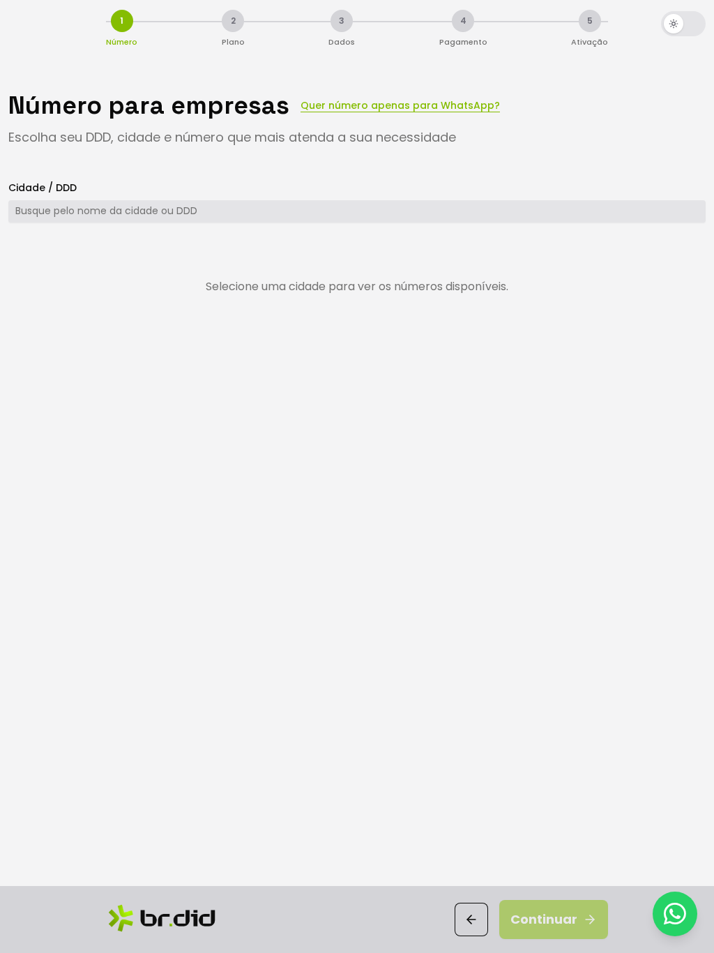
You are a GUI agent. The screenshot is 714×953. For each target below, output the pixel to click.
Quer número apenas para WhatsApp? (400, 105)
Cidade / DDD (42, 188)
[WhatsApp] (675, 914)
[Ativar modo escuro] (683, 23)
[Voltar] (471, 919)
